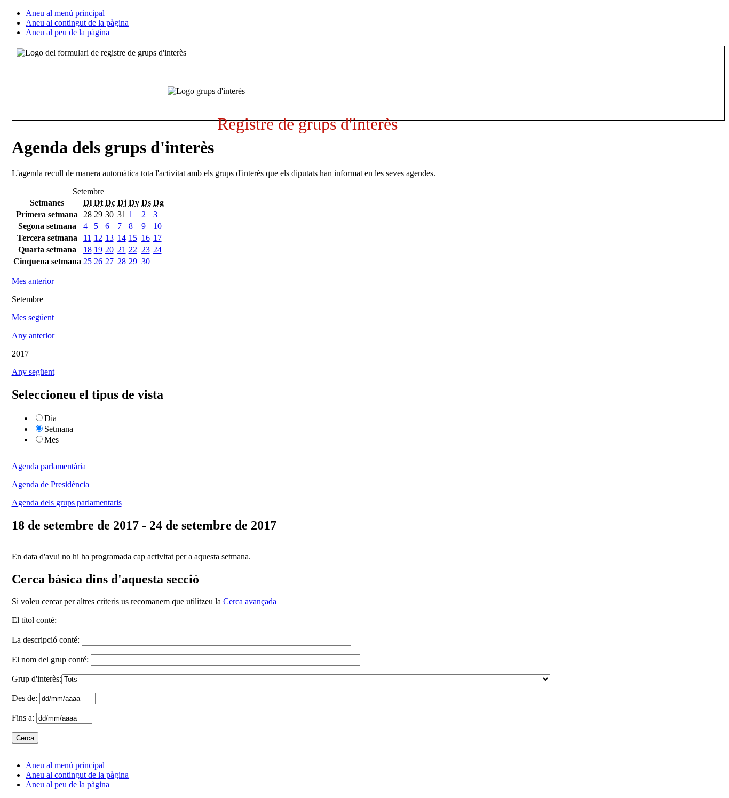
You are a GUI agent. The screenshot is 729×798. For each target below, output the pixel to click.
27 (109, 261)
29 (133, 261)
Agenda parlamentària (49, 466)
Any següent (33, 371)
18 (87, 249)
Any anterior (33, 335)
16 (145, 237)
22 (133, 249)
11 (87, 237)
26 (98, 261)
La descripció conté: (46, 639)
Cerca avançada (249, 601)
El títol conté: (34, 620)
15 (133, 237)
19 (98, 249)
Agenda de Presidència (50, 484)
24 (157, 249)
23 (145, 249)
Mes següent (33, 317)
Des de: (25, 697)
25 (87, 261)
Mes (51, 439)
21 (121, 249)
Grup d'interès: (36, 678)
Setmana (58, 428)
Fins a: (24, 717)
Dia (50, 418)
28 (121, 261)
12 (98, 237)
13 (109, 237)
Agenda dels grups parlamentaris (67, 502)
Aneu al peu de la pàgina (67, 32)
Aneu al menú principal (65, 13)
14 (121, 237)
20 (109, 249)
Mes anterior (33, 281)
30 (145, 261)
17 (157, 237)
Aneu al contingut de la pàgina (77, 22)
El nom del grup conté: (50, 659)
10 (157, 226)
